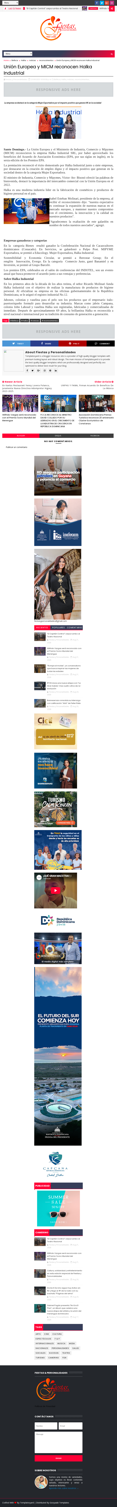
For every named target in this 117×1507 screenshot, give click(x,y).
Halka (23, 60)
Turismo (40, 1357)
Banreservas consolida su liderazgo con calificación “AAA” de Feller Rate (64, 702)
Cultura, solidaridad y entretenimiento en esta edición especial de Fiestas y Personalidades (64, 1273)
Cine (46, 1334)
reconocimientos (46, 60)
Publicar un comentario (16, 447)
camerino (66, 8)
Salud (75, 1348)
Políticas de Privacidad (45, 1406)
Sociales (41, 1353)
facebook (94, 435)
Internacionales (45, 1343)
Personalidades (60, 1348)
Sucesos (54, 1353)
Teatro (66, 1353)
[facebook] (97, 3)
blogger (21, 435)
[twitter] (102, 3)
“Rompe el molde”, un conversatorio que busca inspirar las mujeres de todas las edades (64, 668)
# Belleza (14, 320)
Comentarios (74, 628)
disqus (58, 435)
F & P (57, 1339)
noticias (32, 60)
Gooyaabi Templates (59, 1502)
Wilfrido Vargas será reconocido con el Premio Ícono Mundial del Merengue (19, 417)
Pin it (76, 343)
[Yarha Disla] (112, 1503)
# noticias (35, 320)
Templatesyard (27, 1502)
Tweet (20, 343)
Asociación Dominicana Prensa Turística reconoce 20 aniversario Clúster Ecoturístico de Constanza (96, 419)
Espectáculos (43, 1339)
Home (6, 60)
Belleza (15, 60)
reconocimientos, (82, 79)
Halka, (64, 79)
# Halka (24, 320)
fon (64, 1357)
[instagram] (112, 3)
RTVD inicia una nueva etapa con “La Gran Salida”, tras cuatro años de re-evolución (64, 686)
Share (48, 343)
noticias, (70, 79)
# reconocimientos (50, 320)
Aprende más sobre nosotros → (64, 1488)
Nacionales (42, 1348)
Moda (72, 1343)
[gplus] (107, 3)
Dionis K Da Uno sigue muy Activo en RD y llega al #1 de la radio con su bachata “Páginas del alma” (63, 1291)
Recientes (42, 627)
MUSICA (61, 1343)
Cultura (57, 1334)
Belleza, (57, 79)
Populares (58, 627)
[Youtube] (92, 3)
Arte (38, 1334)
